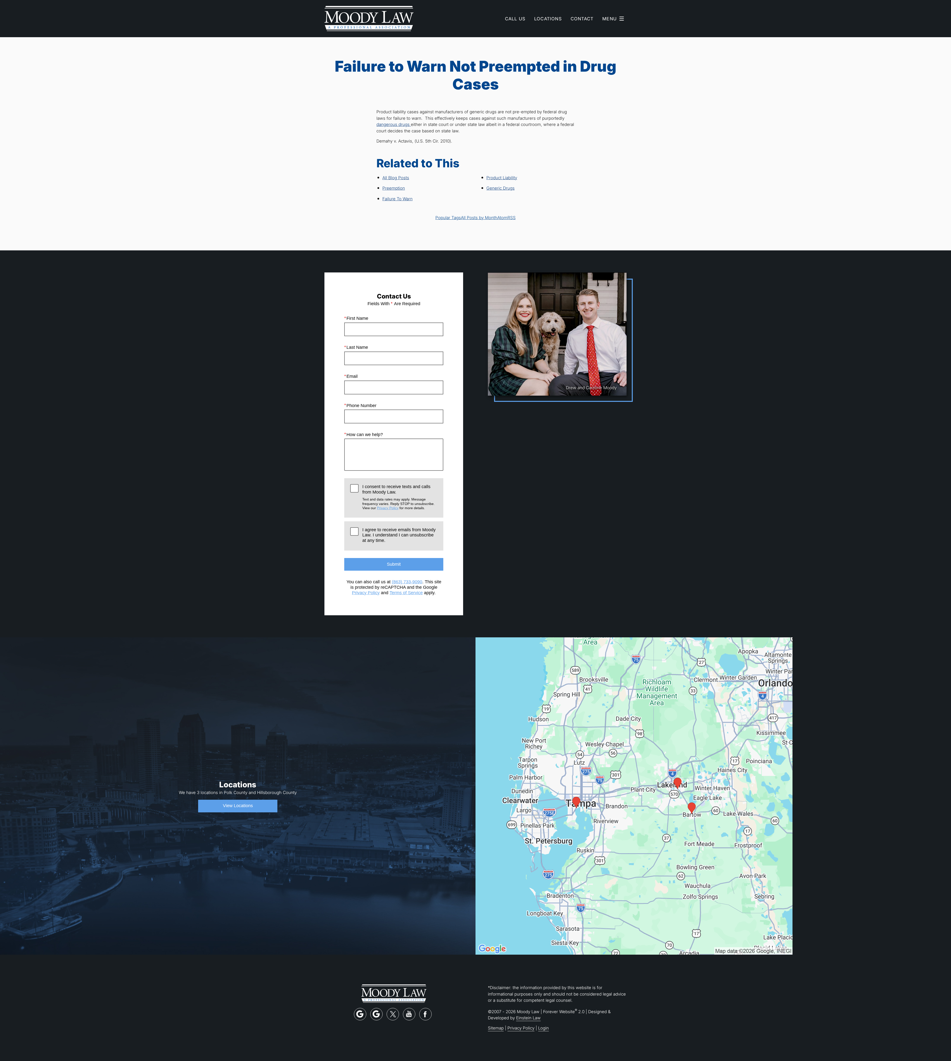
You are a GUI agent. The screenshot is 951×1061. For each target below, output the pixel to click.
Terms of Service (406, 592)
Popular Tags (448, 217)
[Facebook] (425, 1014)
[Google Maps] (360, 1014)
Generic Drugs (500, 188)
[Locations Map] (634, 796)
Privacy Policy (387, 508)
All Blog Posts (395, 178)
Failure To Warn (397, 199)
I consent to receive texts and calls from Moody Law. (398, 497)
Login (543, 1028)
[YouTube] (409, 1014)
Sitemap (496, 1028)
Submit (394, 564)
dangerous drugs (393, 124)
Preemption (393, 188)
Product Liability (501, 178)
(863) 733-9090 (407, 581)
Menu (609, 18)
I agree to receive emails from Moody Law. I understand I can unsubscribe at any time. (399, 535)
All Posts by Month (479, 217)
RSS (511, 217)
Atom (502, 217)
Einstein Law (528, 1018)
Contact (582, 18)
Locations (548, 18)
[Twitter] (393, 1014)
